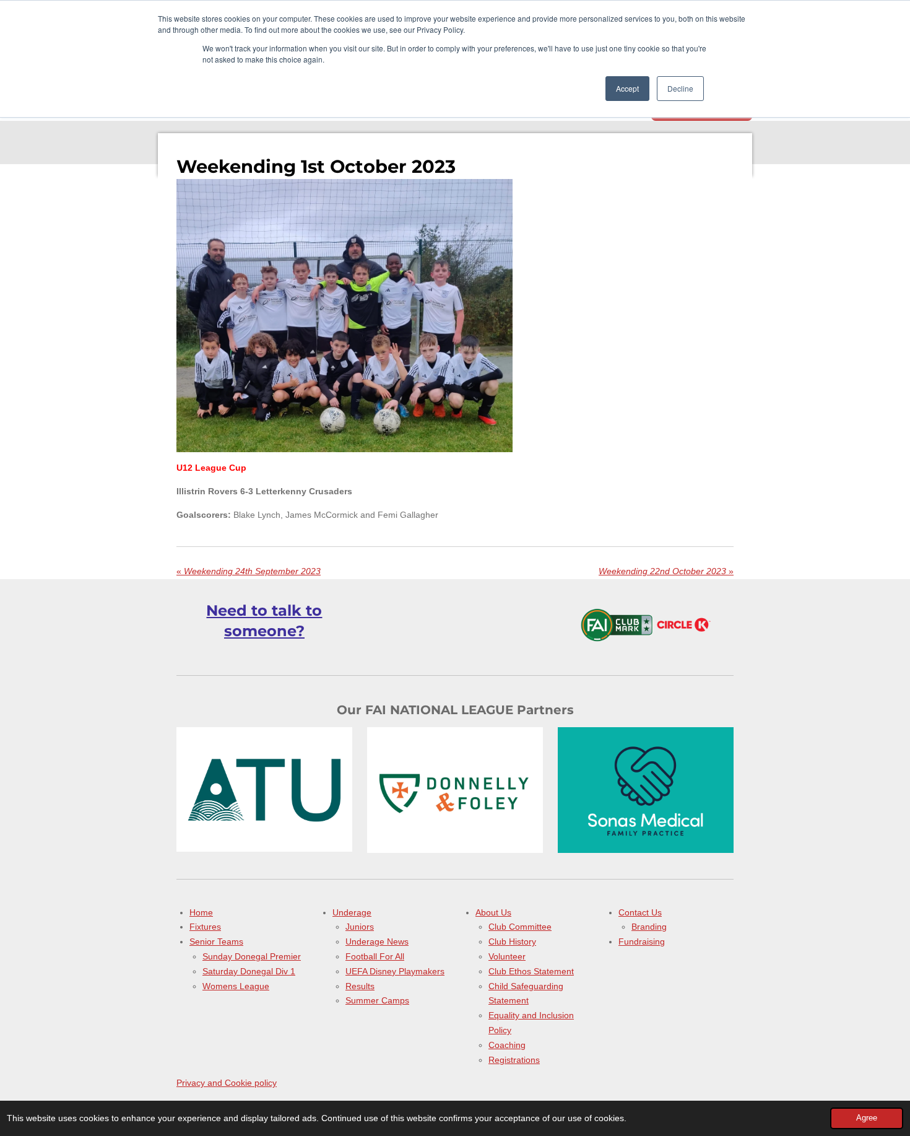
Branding (649, 927)
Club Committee (520, 927)
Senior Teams (216, 941)
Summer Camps (377, 1000)
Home (201, 912)
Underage (351, 912)
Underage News (377, 941)
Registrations (514, 1060)
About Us (493, 912)
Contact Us (640, 912)
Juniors (359, 927)
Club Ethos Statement (531, 971)
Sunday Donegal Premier (251, 956)
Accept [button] (627, 88)
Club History (512, 941)
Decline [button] (680, 88)
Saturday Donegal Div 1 (248, 971)
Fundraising (641, 941)
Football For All (374, 956)
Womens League (235, 986)
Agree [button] (866, 1118)
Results (360, 986)
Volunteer (507, 956)
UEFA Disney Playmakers (394, 971)
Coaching (507, 1045)
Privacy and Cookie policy (226, 1083)
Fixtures (205, 927)
